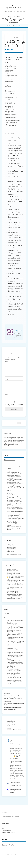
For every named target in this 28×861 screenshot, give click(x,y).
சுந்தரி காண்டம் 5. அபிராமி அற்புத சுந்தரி (14, 479)
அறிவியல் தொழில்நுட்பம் (11, 545)
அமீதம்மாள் (10, 49)
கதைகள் (14, 19)
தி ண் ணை (14, 6)
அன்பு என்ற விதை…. (18, 592)
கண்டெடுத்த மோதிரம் (11, 494)
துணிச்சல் (13, 588)
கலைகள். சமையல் (10, 551)
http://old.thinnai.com (19, 703)
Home (3, 828)
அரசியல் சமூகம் (11, 16)
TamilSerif (20, 707)
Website (6, 394)
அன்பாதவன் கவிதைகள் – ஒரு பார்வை (14, 516)
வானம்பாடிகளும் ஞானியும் (15, 145)
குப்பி (9, 207)
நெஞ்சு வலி (11, 301)
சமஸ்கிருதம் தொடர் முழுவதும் (10, 709)
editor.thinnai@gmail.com (11, 440)
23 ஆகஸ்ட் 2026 (17, 25)
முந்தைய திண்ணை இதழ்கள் (8, 832)
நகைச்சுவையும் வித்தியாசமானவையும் (14, 554)
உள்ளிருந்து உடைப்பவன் (14, 148)
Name (6, 379)
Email (6, 387)
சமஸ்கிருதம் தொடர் (6, 830)
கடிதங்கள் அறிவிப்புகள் (11, 548)
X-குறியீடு (11, 314)
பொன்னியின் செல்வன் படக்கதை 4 (13, 514)
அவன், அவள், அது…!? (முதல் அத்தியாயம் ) (15, 523)
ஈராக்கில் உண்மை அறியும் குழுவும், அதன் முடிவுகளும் (15, 140)
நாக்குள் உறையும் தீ (11, 120)
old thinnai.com (18, 443)
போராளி (15, 590)
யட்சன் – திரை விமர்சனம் (15, 294)
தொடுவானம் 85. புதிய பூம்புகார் (13, 515)
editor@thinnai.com (12, 438)
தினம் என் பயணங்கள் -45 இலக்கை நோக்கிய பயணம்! (15, 217)
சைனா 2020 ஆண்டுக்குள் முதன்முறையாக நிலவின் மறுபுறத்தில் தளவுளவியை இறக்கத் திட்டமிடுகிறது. (15, 520)
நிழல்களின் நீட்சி (12, 242)
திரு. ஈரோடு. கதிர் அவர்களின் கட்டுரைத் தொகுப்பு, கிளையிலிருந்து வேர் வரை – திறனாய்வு (14, 503)
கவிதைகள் (12, 20)
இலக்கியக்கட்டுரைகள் (15, 18)
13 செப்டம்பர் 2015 (13, 60)
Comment (7, 361)
